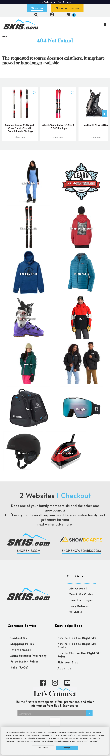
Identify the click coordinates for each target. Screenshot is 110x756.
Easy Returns (79, 606)
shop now (20, 136)
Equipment (29, 319)
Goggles (81, 409)
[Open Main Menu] (92, 24)
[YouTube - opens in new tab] (67, 682)
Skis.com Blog (68, 662)
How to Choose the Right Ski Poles (79, 654)
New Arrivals (28, 228)
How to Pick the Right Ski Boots (77, 645)
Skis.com (37, 8)
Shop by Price (28, 274)
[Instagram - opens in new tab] (55, 682)
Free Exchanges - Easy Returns (55, 2)
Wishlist (75, 612)
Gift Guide (28, 183)
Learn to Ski (81, 183)
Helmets (23, 453)
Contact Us (18, 638)
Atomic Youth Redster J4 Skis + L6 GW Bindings (58, 126)
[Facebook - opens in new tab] (43, 682)
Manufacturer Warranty (28, 655)
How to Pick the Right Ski (77, 638)
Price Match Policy (24, 661)
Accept (67, 748)
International (20, 649)
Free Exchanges (81, 600)
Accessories (65, 453)
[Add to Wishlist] (34, 91)
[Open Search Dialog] (36, 14)
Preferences (43, 748)
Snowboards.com (67, 8)
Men (81, 319)
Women (29, 364)
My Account (78, 588)
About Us (64, 668)
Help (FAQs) (19, 667)
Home (4, 36)
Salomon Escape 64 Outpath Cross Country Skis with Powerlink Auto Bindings (20, 128)
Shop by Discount (81, 228)
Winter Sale (81, 274)
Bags (28, 409)
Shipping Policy (22, 643)
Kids (81, 364)
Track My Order (81, 594)
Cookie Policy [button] (35, 741)
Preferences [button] (92, 741)
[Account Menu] (52, 14)
